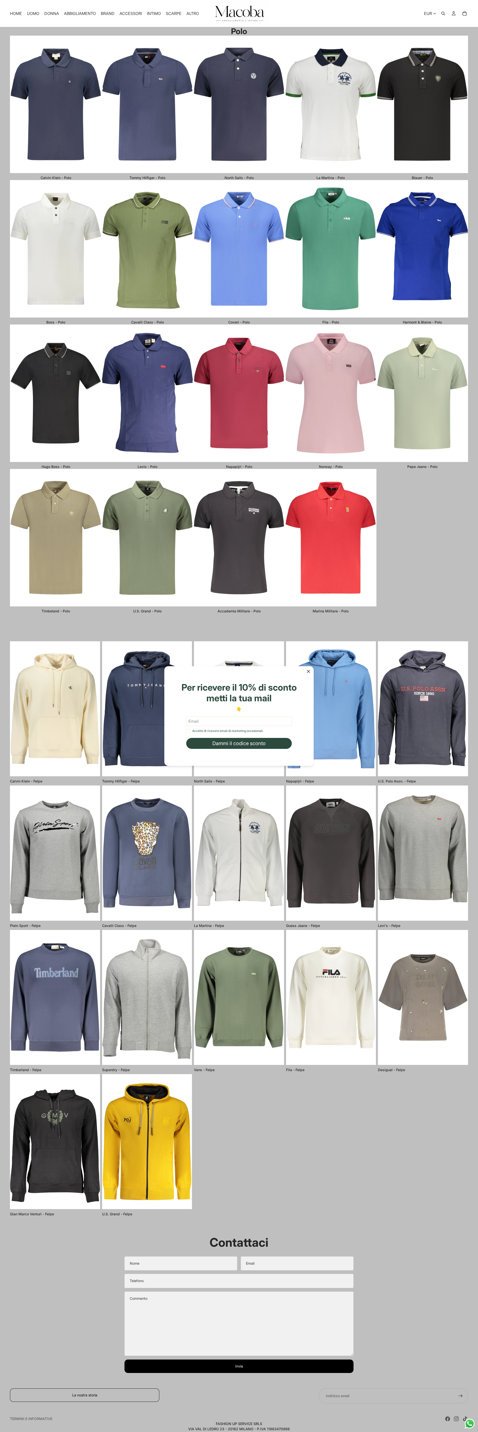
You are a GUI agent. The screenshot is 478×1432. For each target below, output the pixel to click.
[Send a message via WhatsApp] (470, 1424)
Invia (239, 1366)
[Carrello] (464, 13)
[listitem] (192, 13)
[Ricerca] (443, 13)
